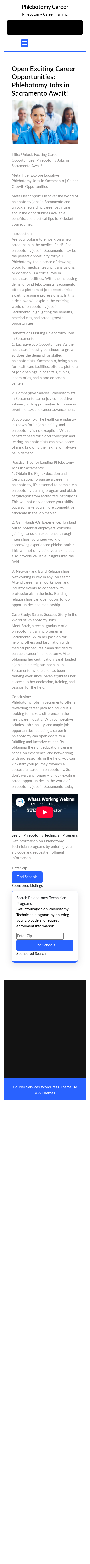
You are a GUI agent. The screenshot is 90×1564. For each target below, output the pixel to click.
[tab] (24, 43)
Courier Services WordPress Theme (42, 1087)
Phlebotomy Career (45, 7)
